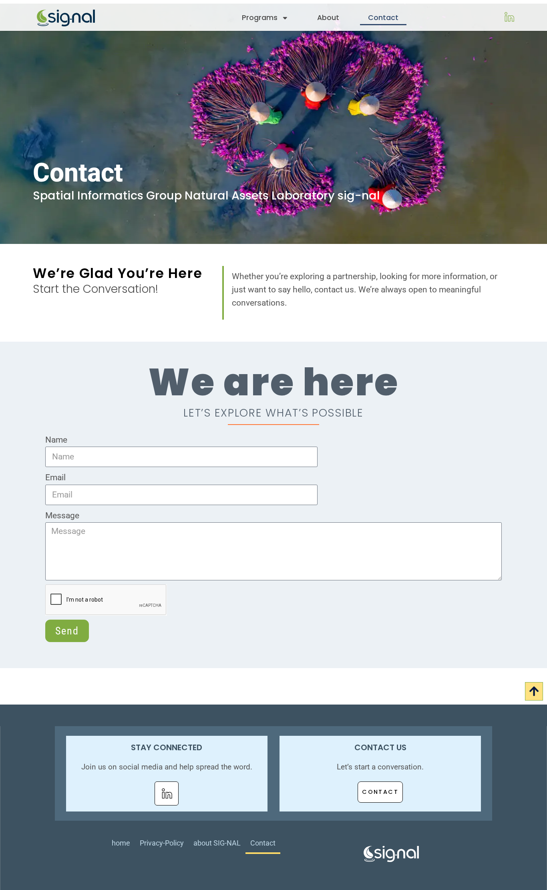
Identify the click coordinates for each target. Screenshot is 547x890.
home (121, 843)
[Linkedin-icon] (167, 793)
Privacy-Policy (162, 843)
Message (62, 515)
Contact (383, 17)
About (328, 17)
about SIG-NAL (217, 843)
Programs (260, 17)
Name (56, 440)
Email (55, 477)
